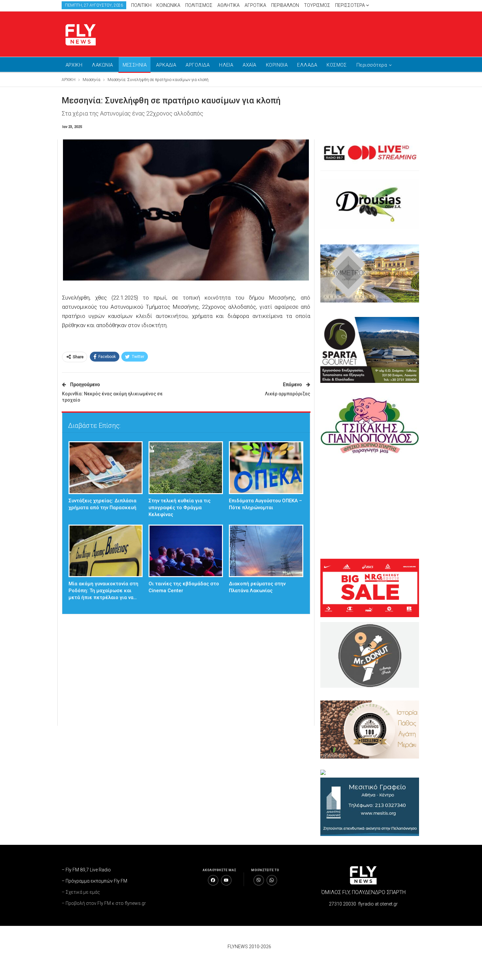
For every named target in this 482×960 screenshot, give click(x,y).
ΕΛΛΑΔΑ (307, 65)
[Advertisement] (303, 33)
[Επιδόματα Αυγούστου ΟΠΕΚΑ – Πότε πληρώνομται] (266, 467)
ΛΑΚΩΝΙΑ (102, 65)
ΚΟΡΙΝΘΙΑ (277, 65)
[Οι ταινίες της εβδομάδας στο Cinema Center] (186, 551)
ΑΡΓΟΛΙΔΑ (198, 65)
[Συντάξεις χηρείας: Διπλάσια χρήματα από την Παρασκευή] (106, 467)
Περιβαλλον (285, 5)
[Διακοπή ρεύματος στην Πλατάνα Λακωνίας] (266, 551)
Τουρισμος (317, 5)
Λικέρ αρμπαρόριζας (287, 393)
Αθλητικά (228, 5)
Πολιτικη (141, 5)
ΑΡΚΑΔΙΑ (166, 65)
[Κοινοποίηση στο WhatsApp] (272, 880)
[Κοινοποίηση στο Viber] (258, 880)
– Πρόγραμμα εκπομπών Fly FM (94, 881)
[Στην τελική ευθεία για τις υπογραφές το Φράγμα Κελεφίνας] (186, 467)
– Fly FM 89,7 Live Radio (86, 869)
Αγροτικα (255, 5)
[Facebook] (213, 880)
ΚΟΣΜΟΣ (337, 65)
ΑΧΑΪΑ (249, 65)
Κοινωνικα (168, 5)
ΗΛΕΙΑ (226, 65)
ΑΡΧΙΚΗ (74, 65)
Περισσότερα (350, 5)
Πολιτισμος (198, 5)
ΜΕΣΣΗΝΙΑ (135, 65)
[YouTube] (226, 880)
